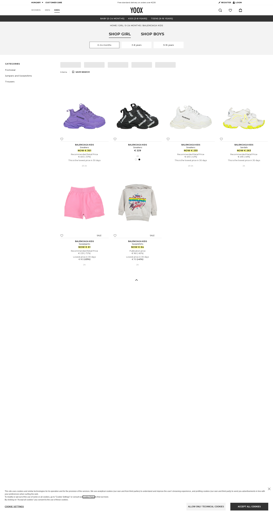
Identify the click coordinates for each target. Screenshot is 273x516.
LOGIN (237, 3)
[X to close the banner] (269, 489)
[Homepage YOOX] (136, 10)
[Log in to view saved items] (230, 10)
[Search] (220, 10)
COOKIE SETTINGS (14, 506)
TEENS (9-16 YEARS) (162, 18)
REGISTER (226, 2)
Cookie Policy (89, 497)
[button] (31, 70)
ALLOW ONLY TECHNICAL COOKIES (206, 506)
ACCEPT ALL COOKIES (249, 506)
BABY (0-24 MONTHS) (112, 18)
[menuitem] (35, 10)
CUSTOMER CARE (53, 2)
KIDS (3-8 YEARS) (137, 18)
